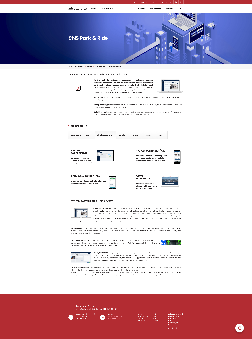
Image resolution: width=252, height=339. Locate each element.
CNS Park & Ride (100, 66)
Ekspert (135, 2)
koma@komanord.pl (115, 316)
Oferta (94, 9)
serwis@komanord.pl (115, 318)
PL (176, 2)
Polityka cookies (174, 316)
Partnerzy (144, 2)
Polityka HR (172, 318)
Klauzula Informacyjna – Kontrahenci (173, 323)
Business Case (107, 9)
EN (181, 2)
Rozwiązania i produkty (76, 66)
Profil (154, 314)
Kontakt (169, 9)
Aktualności (155, 9)
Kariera (153, 2)
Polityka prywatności (175, 314)
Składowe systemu (115, 66)
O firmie (141, 9)
